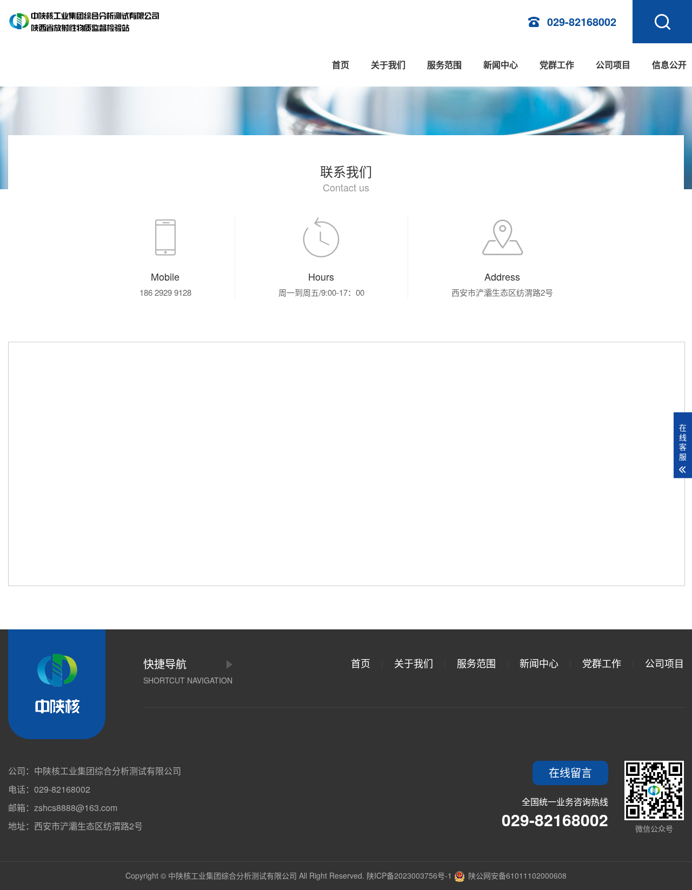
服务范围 (444, 64)
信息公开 (669, 64)
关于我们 (388, 64)
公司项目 (613, 64)
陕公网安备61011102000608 (516, 875)
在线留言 (570, 772)
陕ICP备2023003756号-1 (409, 875)
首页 (340, 64)
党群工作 (557, 64)
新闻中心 (500, 64)
